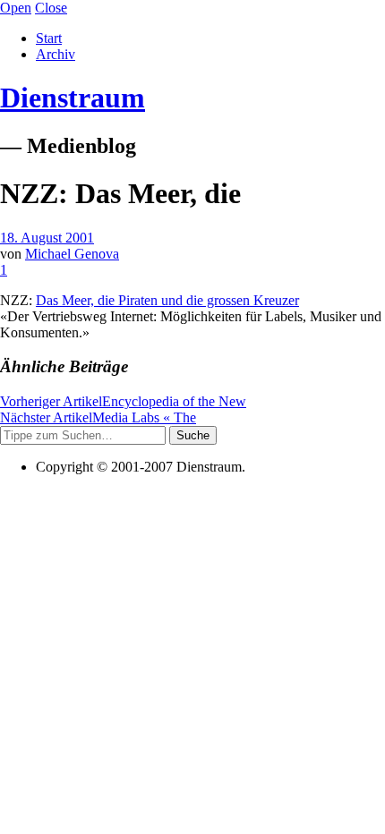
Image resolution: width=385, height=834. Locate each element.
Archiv (55, 54)
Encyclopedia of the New (123, 401)
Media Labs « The (98, 417)
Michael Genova (72, 253)
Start (49, 38)
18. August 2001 (47, 237)
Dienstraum (72, 97)
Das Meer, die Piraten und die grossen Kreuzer (167, 300)
